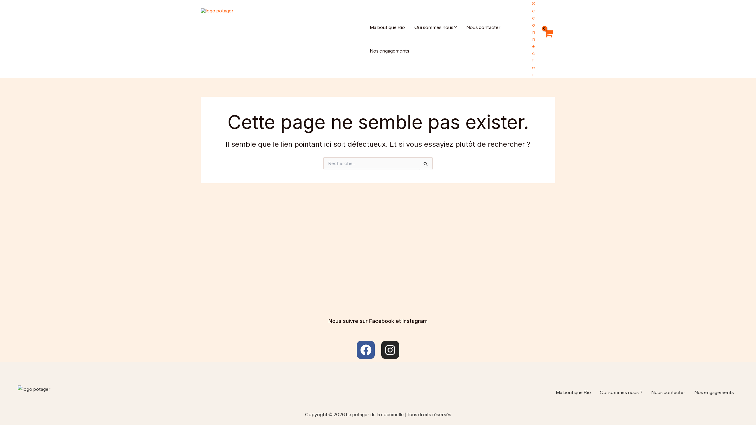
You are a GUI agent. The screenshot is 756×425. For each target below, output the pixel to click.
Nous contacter (483, 27)
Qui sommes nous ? (435, 27)
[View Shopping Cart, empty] (548, 39)
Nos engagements (389, 51)
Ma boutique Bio (387, 27)
